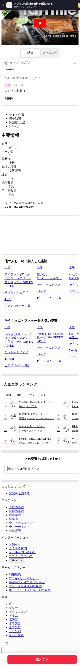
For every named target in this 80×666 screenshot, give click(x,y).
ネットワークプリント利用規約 (30, 590)
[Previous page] (66, 384)
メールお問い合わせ (22, 552)
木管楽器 (15, 623)
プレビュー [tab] (49, 52)
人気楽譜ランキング (20, 384)
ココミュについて (21, 556)
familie (40, 203)
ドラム (13, 615)
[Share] (74, 63)
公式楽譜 (15, 530)
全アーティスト (19, 526)
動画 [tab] (30, 52)
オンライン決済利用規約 (25, 586)
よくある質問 (18, 548)
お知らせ (15, 544)
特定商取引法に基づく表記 (27, 582)
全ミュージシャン (21, 522)
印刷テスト (16, 560)
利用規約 (15, 574)
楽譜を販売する (19, 493)
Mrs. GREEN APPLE (24, 203)
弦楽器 (13, 619)
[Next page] (73, 384)
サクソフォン (18, 611)
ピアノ (13, 603)
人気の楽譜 (16, 507)
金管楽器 (15, 627)
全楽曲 (13, 518)
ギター (13, 607)
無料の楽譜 (16, 511)
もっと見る (16, 635)
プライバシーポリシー (24, 578)
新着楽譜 (15, 515)
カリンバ (15, 631)
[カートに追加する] (4, 660)
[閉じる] (3, 5)
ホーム (8, 203)
